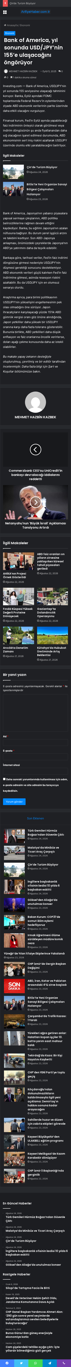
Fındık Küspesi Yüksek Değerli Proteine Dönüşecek (18, 612)
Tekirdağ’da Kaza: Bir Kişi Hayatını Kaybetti (45, 1057)
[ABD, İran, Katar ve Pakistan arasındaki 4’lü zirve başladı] (14, 986)
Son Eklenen (35, 818)
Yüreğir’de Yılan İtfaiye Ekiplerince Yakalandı (34, 953)
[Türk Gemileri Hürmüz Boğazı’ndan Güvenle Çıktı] (14, 836)
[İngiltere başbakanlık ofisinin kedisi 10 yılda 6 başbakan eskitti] (14, 887)
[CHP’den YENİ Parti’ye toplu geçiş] (14, 1077)
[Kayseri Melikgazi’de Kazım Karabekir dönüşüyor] (14, 1159)
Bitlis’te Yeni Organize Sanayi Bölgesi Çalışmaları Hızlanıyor (47, 189)
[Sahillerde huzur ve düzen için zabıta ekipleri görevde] (14, 1125)
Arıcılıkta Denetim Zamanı (15, 649)
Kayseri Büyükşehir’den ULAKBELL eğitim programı (45, 1139)
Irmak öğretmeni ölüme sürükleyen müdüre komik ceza (45, 939)
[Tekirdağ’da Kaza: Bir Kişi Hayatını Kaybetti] (14, 1060)
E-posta (8, 750)
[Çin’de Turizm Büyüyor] (13, 172)
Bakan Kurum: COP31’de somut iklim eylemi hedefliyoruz (44, 921)
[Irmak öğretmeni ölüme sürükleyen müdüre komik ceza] (14, 940)
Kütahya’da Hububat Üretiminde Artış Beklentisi (51, 651)
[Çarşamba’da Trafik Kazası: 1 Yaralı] (14, 1021)
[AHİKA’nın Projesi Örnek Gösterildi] (18, 561)
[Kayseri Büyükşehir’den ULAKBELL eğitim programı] (14, 1142)
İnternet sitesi (11, 765)
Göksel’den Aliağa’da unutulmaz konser (42, 902)
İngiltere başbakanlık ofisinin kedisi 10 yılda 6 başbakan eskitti (44, 885)
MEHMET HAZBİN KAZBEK (23, 71)
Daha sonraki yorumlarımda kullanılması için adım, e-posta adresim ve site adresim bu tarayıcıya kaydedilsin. (35, 785)
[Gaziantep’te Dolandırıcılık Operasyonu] (52, 596)
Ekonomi (25, 25)
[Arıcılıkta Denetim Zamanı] (18, 635)
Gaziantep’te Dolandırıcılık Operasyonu (46, 612)
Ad (5, 736)
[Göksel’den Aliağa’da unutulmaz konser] (14, 905)
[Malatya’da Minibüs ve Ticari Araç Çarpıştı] (14, 853)
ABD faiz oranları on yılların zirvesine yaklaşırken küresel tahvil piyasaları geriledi (51, 561)
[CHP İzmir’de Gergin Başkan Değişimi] (14, 969)
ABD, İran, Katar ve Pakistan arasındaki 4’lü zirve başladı (47, 983)
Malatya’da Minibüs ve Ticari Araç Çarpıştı (43, 850)
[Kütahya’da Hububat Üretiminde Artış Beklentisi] (52, 635)
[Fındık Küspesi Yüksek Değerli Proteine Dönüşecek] (18, 596)
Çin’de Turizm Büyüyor (23, 3)
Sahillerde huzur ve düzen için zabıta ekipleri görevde (47, 1122)
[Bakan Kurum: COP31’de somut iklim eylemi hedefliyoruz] (14, 922)
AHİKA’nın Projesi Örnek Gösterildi (14, 575)
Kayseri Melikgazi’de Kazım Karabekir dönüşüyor (46, 1156)
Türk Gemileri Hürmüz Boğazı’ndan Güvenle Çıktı (46, 833)
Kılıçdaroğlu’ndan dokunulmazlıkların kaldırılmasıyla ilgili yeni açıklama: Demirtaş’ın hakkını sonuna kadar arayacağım (44, 1099)
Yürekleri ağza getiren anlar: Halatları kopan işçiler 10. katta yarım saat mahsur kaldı (47, 1039)
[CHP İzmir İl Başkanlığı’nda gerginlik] (14, 1176)
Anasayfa (12, 25)
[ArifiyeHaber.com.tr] (35, 12)
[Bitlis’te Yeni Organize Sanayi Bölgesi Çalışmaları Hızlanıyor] (13, 189)
